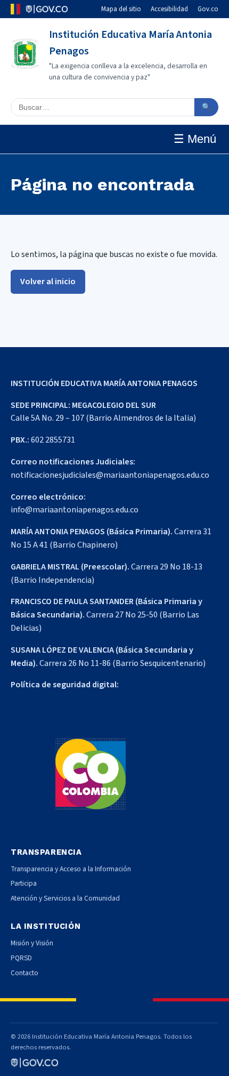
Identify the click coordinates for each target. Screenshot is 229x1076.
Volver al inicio (48, 281)
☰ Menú (195, 139)
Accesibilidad (169, 9)
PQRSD (21, 958)
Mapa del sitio (121, 9)
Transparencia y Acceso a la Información (71, 869)
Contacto (24, 973)
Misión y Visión (32, 943)
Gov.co (208, 9)
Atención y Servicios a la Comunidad (65, 898)
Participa (24, 883)
